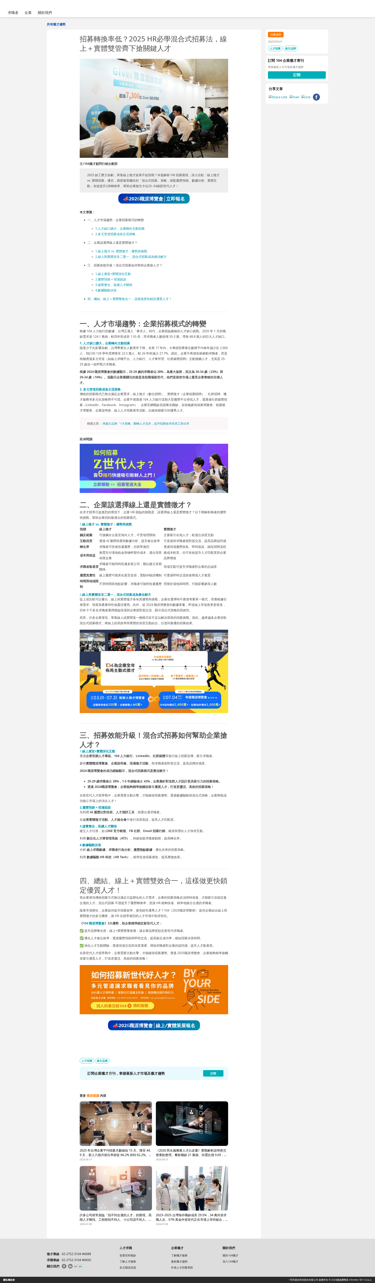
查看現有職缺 (128, 1255)
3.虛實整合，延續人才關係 (113, 285)
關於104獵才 (230, 1255)
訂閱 (296, 74)
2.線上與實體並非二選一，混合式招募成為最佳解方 (131, 256)
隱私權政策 (9, 1279)
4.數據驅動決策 (106, 290)
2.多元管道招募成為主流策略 (115, 234)
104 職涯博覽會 (93, 923)
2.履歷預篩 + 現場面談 (110, 279)
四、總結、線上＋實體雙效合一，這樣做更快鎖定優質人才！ (130, 299)
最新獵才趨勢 (179, 1261)
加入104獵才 (230, 1261)
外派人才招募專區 (182, 1267)
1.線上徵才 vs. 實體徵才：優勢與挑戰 (121, 251)
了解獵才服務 (179, 1255)
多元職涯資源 (128, 1267)
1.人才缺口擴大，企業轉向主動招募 (120, 228)
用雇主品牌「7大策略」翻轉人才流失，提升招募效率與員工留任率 (146, 423)
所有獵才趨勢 (56, 24)
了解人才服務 (128, 1261)
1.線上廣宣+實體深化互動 (113, 274)
